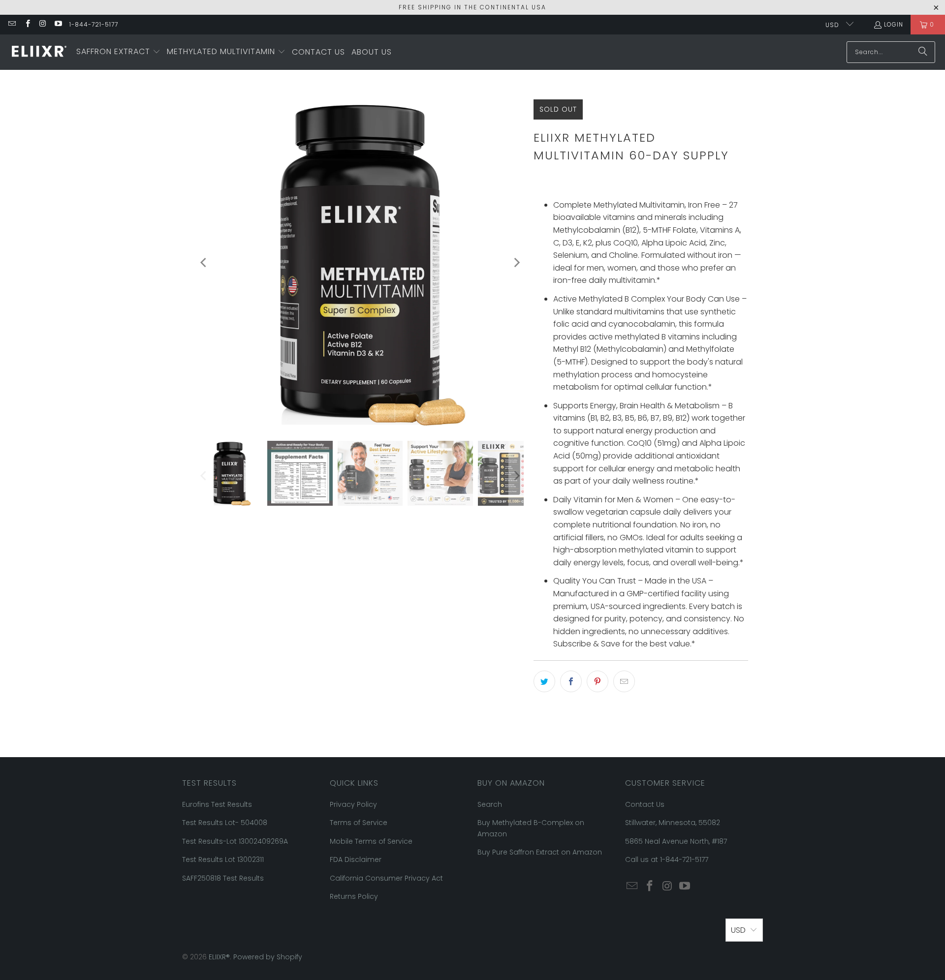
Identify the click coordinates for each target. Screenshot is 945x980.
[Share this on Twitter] (544, 681)
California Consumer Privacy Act (386, 878)
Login (893, 24)
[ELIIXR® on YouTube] (58, 24)
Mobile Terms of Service (371, 841)
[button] (118, 52)
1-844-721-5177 (93, 24)
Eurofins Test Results (217, 804)
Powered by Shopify (267, 957)
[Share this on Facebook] (571, 681)
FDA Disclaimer (355, 859)
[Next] (516, 262)
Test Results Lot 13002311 (223, 859)
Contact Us (644, 804)
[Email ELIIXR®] (11, 24)
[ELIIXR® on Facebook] (27, 24)
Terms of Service (358, 822)
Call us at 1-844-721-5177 (666, 859)
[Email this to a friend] (624, 681)
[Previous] (204, 262)
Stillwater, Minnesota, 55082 (672, 822)
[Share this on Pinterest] (597, 681)
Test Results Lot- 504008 (224, 822)
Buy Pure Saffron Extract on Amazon (539, 852)
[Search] (923, 52)
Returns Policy (354, 896)
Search (489, 804)
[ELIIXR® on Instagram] (42, 24)
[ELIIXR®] (38, 52)
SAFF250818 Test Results (223, 878)
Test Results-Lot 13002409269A (235, 841)
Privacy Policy (353, 804)
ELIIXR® (219, 957)
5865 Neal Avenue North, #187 (676, 841)
